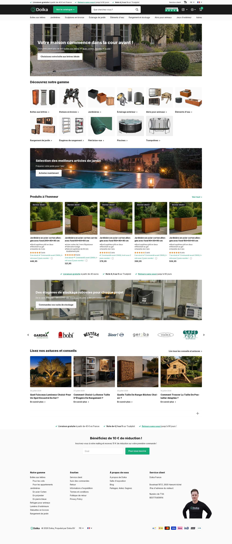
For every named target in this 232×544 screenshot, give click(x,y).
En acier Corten (39, 492)
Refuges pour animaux (40, 503)
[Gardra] (41, 335)
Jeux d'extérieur (184, 17)
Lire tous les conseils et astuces (185, 351)
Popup (52, 258)
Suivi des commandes (79, 481)
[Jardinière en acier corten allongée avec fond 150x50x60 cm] (185, 218)
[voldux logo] (165, 335)
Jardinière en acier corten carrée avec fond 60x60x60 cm (81, 239)
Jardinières (55, 17)
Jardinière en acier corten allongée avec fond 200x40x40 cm (45, 239)
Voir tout (196, 197)
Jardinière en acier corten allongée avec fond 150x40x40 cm (115, 239)
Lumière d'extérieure (39, 506)
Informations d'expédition (81, 488)
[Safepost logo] (190, 335)
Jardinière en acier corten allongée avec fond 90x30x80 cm (150, 239)
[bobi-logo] (66, 334)
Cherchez (137, 9)
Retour (73, 484)
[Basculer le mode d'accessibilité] (185, 2)
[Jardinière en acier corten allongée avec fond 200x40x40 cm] (46, 218)
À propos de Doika (118, 477)
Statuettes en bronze (39, 510)
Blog (112, 484)
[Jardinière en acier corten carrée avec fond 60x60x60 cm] (81, 218)
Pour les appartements (43, 484)
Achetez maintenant (49, 173)
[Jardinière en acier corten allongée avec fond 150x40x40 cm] (116, 218)
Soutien (74, 472)
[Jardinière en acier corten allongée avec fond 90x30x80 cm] (151, 218)
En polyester (38, 495)
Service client (175, 2)
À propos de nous (119, 472)
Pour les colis (39, 481)
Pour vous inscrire (137, 451)
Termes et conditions (79, 492)
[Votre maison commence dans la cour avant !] (116, 50)
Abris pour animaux (163, 17)
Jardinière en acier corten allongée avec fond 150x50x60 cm (185, 239)
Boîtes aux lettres (37, 17)
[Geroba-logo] (141, 335)
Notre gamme (37, 472)
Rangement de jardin (39, 513)
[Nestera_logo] (91, 335)
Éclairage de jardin (97, 17)
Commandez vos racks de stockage (56, 305)
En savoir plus (37, 402)
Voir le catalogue (64, 9)
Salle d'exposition (118, 481)
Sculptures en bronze (74, 17)
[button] (28, 335)
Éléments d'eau (117, 17)
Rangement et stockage (139, 17)
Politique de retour (78, 495)
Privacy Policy (76, 499)
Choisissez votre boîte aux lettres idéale (60, 56)
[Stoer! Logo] (116, 335)
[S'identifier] (193, 10)
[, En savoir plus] (185, 10)
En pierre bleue (39, 499)
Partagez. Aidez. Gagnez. (121, 488)
